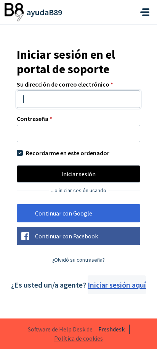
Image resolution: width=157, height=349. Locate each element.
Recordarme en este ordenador (67, 153)
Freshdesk (111, 329)
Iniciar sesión (78, 174)
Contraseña (34, 118)
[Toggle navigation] (144, 12)
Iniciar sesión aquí (117, 284)
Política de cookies (78, 338)
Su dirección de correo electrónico (65, 84)
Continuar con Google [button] (63, 213)
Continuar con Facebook (66, 236)
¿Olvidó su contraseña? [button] (78, 259)
